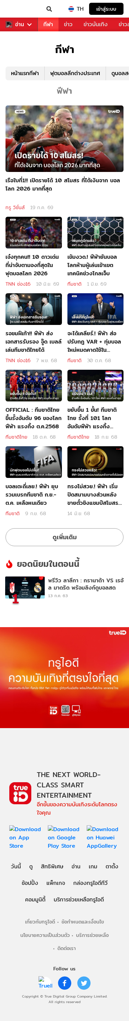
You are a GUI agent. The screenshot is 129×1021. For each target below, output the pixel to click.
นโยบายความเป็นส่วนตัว (45, 935)
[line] (45, 983)
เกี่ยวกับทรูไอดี (40, 922)
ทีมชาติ (74, 284)
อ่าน (19, 24)
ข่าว (68, 24)
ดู (31, 866)
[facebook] (65, 983)
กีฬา (48, 24)
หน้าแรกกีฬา (25, 73)
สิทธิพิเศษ (52, 866)
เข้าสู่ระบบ (106, 9)
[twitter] (84, 983)
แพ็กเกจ (55, 883)
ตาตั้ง (112, 866)
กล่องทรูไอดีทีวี (90, 883)
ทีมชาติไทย (16, 437)
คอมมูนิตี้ (35, 899)
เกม (93, 866)
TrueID (19, 9)
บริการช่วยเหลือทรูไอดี (79, 899)
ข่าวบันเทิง (96, 24)
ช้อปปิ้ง (30, 883)
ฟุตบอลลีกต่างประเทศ (75, 73)
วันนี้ (16, 866)
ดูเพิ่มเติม (65, 537)
